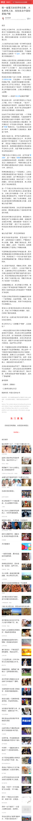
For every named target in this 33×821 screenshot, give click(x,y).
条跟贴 (16, 432)
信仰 (18, 54)
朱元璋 (17, 96)
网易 (3, 2)
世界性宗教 (7, 79)
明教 (5, 127)
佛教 (18, 158)
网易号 (8, 2)
